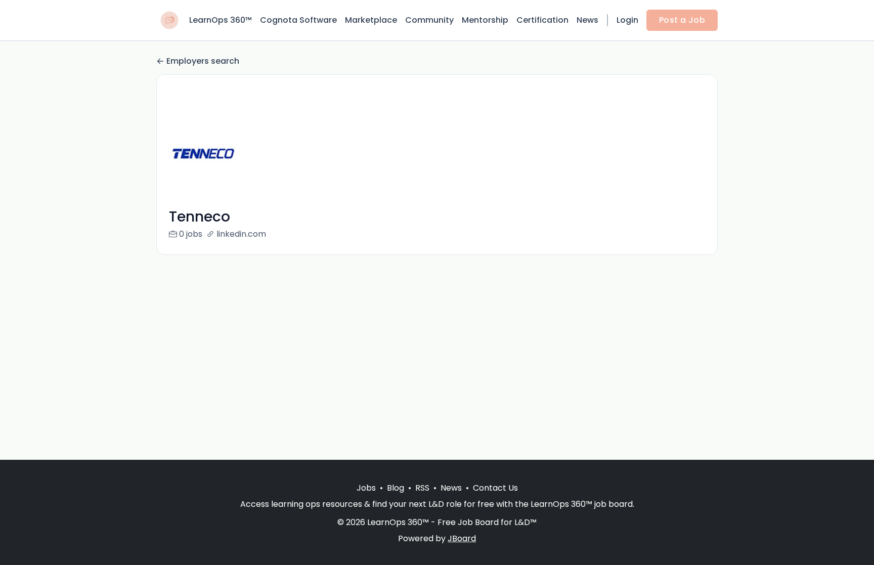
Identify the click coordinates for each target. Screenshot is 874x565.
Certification (542, 20)
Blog (395, 488)
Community (429, 20)
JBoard (462, 538)
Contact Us (495, 488)
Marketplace (371, 20)
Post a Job (682, 20)
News (587, 20)
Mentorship (485, 20)
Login (627, 20)
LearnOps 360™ (220, 20)
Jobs (366, 488)
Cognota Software (298, 20)
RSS (422, 488)
